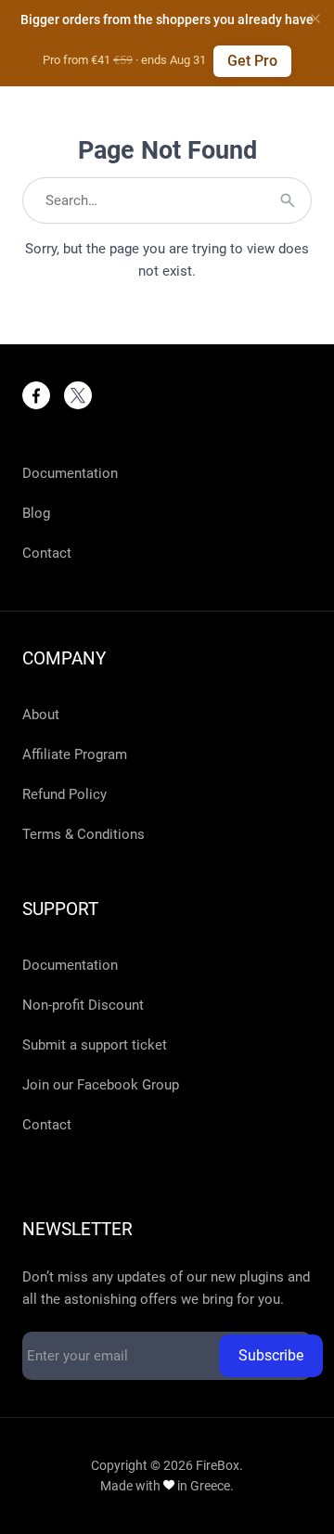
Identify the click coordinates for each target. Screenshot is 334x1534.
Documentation (70, 473)
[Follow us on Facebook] (36, 395)
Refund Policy (64, 794)
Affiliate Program (74, 754)
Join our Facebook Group (100, 1084)
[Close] (315, 18)
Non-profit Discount (83, 1005)
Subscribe (270, 1355)
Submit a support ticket (94, 1045)
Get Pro (252, 61)
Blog (36, 513)
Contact (46, 553)
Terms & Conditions (83, 834)
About (40, 714)
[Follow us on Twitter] (78, 395)
